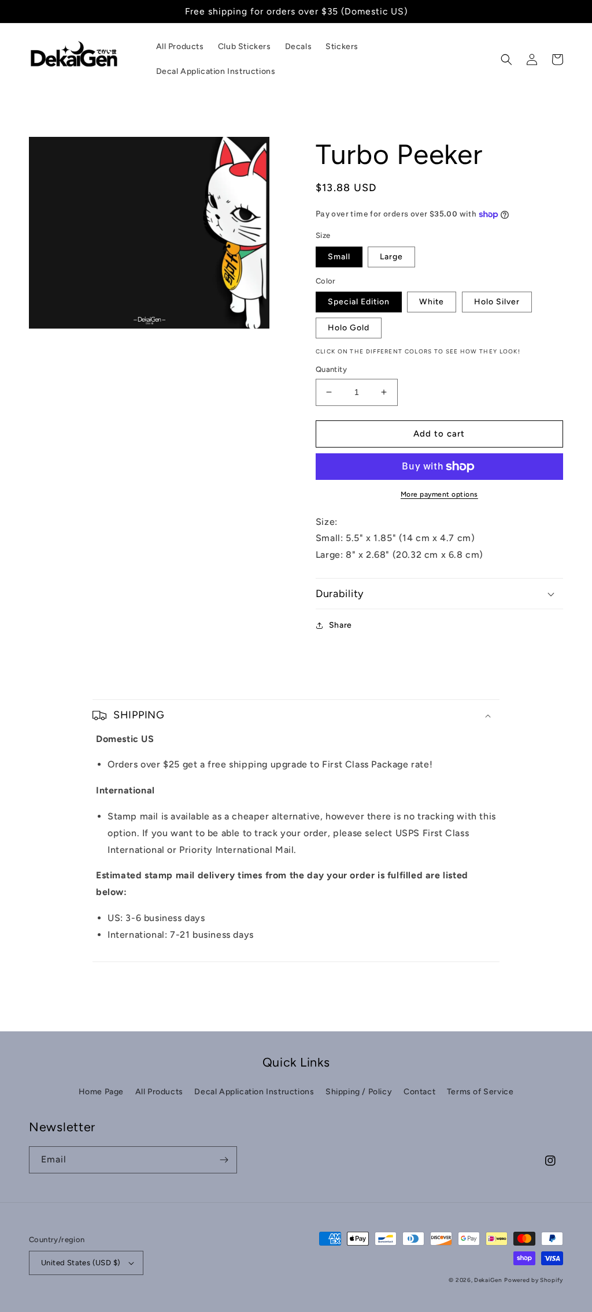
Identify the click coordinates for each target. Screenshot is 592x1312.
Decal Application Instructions (254, 1092)
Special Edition (359, 302)
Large (391, 257)
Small (339, 257)
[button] (506, 59)
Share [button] (340, 625)
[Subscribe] (223, 1159)
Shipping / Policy (358, 1092)
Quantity (331, 369)
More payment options (439, 494)
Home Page (101, 1092)
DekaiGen (488, 1280)
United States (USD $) (80, 1262)
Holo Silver (497, 302)
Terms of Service (480, 1092)
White (431, 302)
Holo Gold (348, 328)
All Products (159, 1092)
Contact (419, 1092)
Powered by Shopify (533, 1280)
